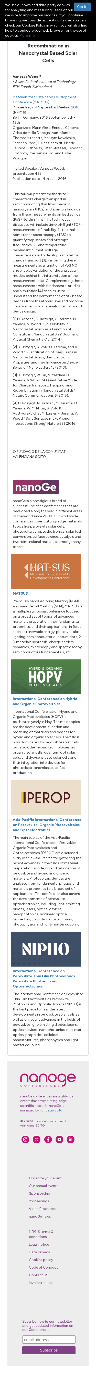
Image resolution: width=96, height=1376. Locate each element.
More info (27, 35)
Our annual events (43, 1186)
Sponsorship (39, 1193)
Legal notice (39, 1244)
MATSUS (20, 593)
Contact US (38, 1275)
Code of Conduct (43, 1267)
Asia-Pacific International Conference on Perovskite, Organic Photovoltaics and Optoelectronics (47, 825)
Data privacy (39, 1252)
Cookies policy (41, 1260)
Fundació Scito (51, 1110)
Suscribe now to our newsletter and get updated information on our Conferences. (47, 1325)
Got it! (82, 7)
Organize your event (45, 1178)
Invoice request (41, 1283)
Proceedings (39, 1201)
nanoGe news (40, 1216)
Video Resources (42, 1209)
